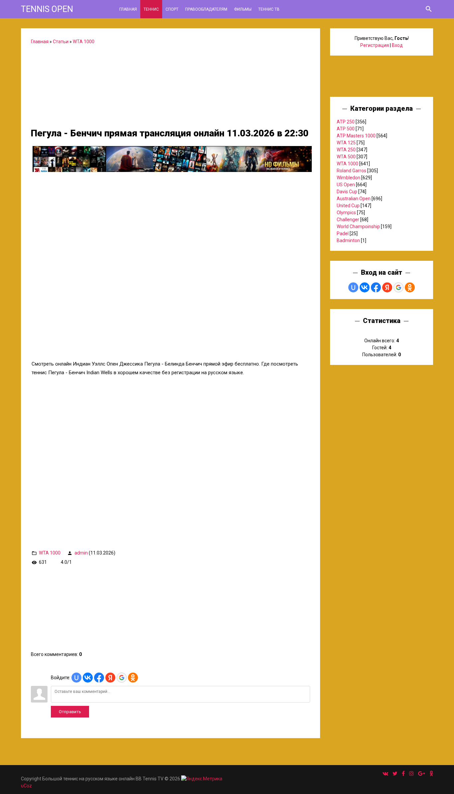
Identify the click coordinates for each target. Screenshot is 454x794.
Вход (397, 45)
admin (81, 553)
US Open (346, 184)
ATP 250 (346, 121)
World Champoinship (358, 226)
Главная (40, 41)
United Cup (348, 205)
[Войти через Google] (122, 678)
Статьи (60, 41)
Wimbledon (348, 177)
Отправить (70, 711)
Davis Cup (347, 191)
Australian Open (354, 198)
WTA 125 (346, 142)
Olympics (346, 212)
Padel (343, 233)
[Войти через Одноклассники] (133, 678)
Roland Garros (351, 170)
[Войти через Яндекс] (110, 678)
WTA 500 (346, 156)
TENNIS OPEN (47, 9)
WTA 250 (346, 149)
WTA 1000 (83, 41)
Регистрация (374, 45)
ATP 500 (346, 128)
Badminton (348, 240)
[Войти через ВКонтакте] (88, 678)
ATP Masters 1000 (356, 135)
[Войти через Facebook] (99, 678)
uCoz (26, 785)
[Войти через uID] (76, 678)
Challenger (348, 219)
